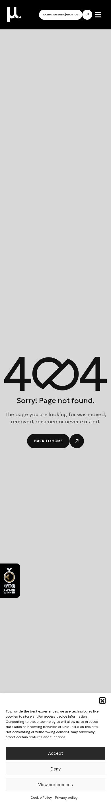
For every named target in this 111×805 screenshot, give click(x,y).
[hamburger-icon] (98, 14)
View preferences (55, 785)
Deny (56, 769)
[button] (102, 700)
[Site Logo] (14, 14)
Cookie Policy (41, 797)
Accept (55, 753)
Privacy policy (66, 797)
